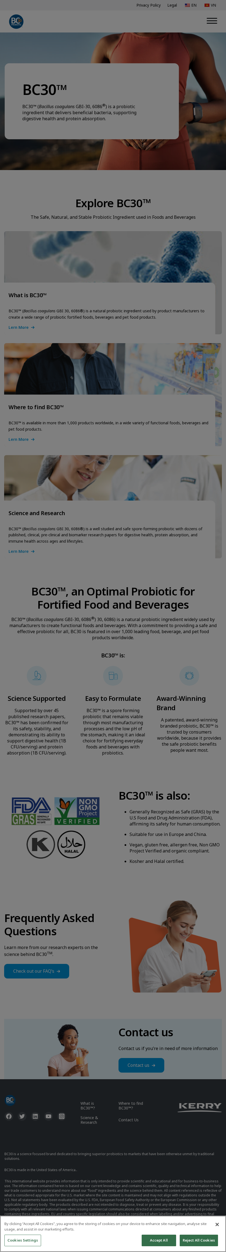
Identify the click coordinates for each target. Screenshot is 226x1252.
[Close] (217, 1224)
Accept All (159, 1240)
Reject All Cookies (199, 1240)
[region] (113, 1234)
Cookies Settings (22, 1240)
